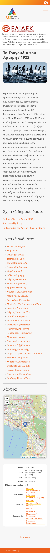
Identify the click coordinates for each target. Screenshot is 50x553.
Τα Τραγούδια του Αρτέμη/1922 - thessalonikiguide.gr (19, 221)
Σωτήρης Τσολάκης (16, 258)
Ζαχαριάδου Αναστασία (18, 320)
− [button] (7, 402)
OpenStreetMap (33, 457)
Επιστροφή (25, 537)
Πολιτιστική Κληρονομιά (31, 522)
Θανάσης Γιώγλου (15, 254)
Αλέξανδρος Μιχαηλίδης (19, 300)
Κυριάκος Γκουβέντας (17, 357)
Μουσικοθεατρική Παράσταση (33, 492)
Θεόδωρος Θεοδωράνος (18, 365)
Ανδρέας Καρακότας (17, 283)
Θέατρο (38, 503)
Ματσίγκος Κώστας (16, 337)
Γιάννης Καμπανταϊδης (18, 370)
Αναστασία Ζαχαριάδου (18, 361)
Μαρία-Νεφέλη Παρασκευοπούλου (24, 304)
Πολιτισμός (30, 495)
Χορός (36, 506)
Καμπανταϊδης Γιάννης (18, 328)
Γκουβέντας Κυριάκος (17, 316)
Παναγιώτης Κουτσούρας (19, 374)
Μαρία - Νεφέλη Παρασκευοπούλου (24, 353)
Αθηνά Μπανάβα (15, 271)
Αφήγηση (29, 503)
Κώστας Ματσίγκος (16, 246)
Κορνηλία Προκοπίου (17, 308)
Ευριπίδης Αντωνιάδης (18, 349)
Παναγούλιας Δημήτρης (18, 341)
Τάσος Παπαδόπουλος (17, 263)
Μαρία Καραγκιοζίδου (17, 295)
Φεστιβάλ (30, 500)
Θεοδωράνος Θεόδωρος (18, 324)
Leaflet (23, 457)
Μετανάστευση (32, 511)
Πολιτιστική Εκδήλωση (35, 498)
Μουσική (29, 488)
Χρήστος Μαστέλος (16, 287)
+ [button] (7, 398)
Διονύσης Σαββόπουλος (18, 345)
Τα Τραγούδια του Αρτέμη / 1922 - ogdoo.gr (24, 228)
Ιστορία (29, 509)
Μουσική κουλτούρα (34, 518)
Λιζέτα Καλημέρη (15, 275)
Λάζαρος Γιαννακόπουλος (19, 291)
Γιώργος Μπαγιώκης (16, 279)
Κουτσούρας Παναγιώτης (19, 332)
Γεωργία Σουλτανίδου (17, 267)
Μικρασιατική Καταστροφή (31, 515)
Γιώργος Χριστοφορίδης (18, 312)
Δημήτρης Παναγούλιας (18, 378)
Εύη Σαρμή (12, 250)
